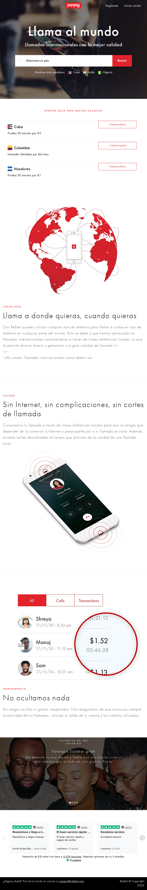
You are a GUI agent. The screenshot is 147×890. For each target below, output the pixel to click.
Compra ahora (117, 124)
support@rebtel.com (71, 881)
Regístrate (112, 5)
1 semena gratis (118, 145)
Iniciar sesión (132, 5)
